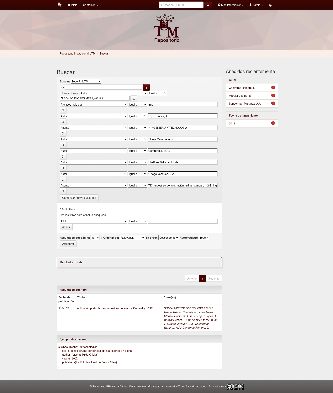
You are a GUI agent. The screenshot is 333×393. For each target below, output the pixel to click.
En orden (152, 237)
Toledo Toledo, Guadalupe (180, 312)
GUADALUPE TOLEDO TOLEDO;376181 (188, 308)
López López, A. (207, 316)
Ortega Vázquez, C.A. (180, 324)
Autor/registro (189, 237)
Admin (256, 5)
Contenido (89, 5)
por (62, 87)
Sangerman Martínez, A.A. (245, 103)
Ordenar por (111, 237)
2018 (232, 123)
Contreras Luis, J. (185, 316)
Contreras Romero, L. (195, 327)
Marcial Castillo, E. (175, 320)
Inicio (73, 5)
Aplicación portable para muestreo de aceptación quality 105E (115, 308)
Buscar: (65, 81)
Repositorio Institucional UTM (77, 53)
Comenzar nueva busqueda (79, 198)
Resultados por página (75, 237)
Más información (230, 5)
